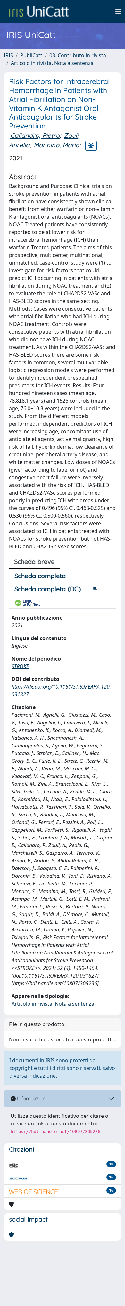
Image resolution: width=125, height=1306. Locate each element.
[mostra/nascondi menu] (118, 11)
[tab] (95, 589)
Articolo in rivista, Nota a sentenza (52, 62)
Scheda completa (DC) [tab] (47, 589)
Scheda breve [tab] (34, 562)
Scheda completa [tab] (40, 576)
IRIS (8, 55)
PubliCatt (31, 55)
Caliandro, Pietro (35, 135)
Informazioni (31, 1098)
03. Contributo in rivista (77, 55)
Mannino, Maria (56, 145)
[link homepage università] (39, 11)
